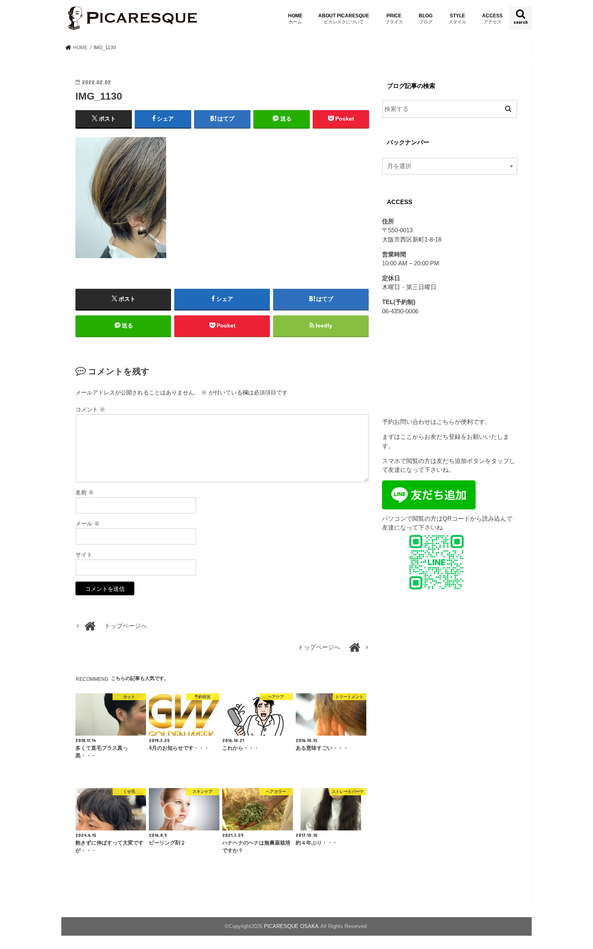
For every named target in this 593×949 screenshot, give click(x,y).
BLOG (425, 18)
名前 (84, 492)
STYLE (457, 18)
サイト (83, 554)
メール (87, 523)
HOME (295, 18)
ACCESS (492, 18)
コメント (90, 409)
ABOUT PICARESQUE (343, 18)
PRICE (394, 18)
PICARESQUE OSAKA (291, 926)
